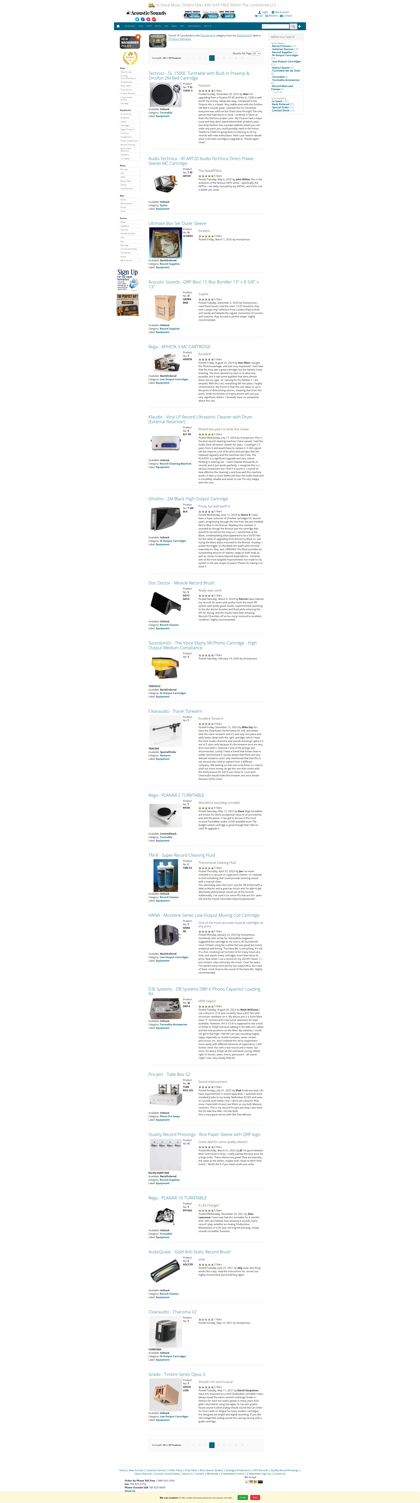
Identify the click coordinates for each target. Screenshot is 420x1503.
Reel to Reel (126, 181)
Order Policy (175, 1470)
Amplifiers (125, 117)
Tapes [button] (174, 25)
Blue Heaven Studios (211, 1470)
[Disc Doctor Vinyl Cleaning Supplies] (228, 14)
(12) (286, 63)
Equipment (125, 110)
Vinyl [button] (140, 25)
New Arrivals (126, 72)
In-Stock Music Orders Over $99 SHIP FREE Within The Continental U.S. (216, 5)
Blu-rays (124, 169)
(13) (284, 52)
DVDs (123, 177)
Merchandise (126, 203)
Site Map (124, 103)
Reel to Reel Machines (126, 149)
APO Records (260, 1470)
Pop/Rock (125, 226)
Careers (200, 1473)
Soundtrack (126, 252)
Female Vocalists (128, 233)
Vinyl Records (127, 188)
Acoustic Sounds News (167, 1473)
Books (123, 199)
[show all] (277, 92)
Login (265, 12)
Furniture (125, 133)
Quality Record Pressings (285, 1470)
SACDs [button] (158, 25)
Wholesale (212, 1473)
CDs (122, 173)
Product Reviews (128, 93)
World (123, 256)
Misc (122, 195)
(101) (280, 101)
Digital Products (128, 129)
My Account (282, 12)
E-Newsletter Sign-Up (259, 1473)
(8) (283, 67)
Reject (255, 1497)
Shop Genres (126, 89)
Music (123, 165)
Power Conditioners (129, 140)
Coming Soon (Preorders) (128, 76)
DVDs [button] (149, 25)
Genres (123, 218)
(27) (284, 46)
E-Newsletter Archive (126, 98)
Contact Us (279, 1473)
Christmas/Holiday (129, 249)
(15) (283, 107)
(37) (283, 104)
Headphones (126, 136)
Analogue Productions (238, 1470)
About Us (187, 1473)
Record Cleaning (128, 144)
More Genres (127, 260)
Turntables (125, 158)
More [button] (207, 25)
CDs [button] (166, 25)
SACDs (123, 184)
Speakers (125, 154)
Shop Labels (126, 85)
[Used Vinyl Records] (192, 14)
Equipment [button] (130, 25)
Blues (123, 222)
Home (122, 1470)
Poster (123, 207)
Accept (243, 1497)
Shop (122, 68)
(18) (285, 49)
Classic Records (143, 1473)
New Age (124, 245)
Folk (122, 237)
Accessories (126, 114)
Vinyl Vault (191, 1470)
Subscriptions (194, 25)
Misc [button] (182, 25)
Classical (124, 229)
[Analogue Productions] (210, 14)
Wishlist (273, 15)
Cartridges (125, 125)
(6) (280, 76)
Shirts (123, 211)
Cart (260, 15)
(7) (285, 72)
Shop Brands (126, 82)
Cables (123, 121)
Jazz (122, 241)
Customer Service (156, 1470)
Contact (288, 15)
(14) (283, 110)
